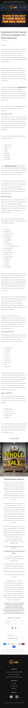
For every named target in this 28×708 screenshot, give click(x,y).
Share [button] (4, 45)
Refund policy (8, 651)
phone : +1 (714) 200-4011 (14, 674)
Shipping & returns (14, 686)
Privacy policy (15, 651)
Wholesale (14, 688)
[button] (3, 7)
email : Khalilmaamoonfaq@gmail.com (14, 676)
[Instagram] (17, 697)
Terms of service (23, 651)
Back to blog (15, 438)
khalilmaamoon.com (13, 649)
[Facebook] (11, 697)
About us (14, 683)
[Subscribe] (21, 622)
